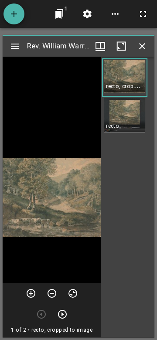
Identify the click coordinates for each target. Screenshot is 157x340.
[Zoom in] (30, 293)
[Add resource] (13, 13)
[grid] (127, 197)
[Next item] (62, 314)
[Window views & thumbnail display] (100, 46)
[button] (124, 77)
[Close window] (142, 46)
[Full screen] (143, 13)
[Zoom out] (51, 293)
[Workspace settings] (87, 13)
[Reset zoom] (72, 293)
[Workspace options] (115, 13)
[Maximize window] (121, 46)
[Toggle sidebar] (14, 46)
